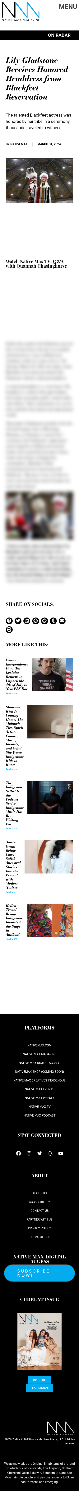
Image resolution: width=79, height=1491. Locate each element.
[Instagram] (29, 1153)
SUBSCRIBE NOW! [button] (33, 1273)
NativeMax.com (39, 1045)
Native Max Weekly (39, 1098)
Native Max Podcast (40, 1115)
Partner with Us (40, 1219)
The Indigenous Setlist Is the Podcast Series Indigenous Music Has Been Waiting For (15, 803)
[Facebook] (18, 1153)
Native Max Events (39, 1089)
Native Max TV (40, 1107)
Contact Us (39, 1211)
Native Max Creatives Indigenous (39, 1080)
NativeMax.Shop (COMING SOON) (39, 1071)
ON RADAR (59, 35)
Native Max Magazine (39, 1054)
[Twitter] (39, 1153)
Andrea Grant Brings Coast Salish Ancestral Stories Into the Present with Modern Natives (13, 865)
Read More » (12, 693)
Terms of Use (39, 1237)
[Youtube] (60, 1153)
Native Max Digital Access (39, 1063)
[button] (9, 621)
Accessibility (39, 1202)
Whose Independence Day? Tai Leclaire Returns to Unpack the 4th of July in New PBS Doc (17, 674)
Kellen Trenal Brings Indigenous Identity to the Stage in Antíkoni (15, 920)
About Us (39, 1193)
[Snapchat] (50, 1153)
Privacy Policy (39, 1228)
